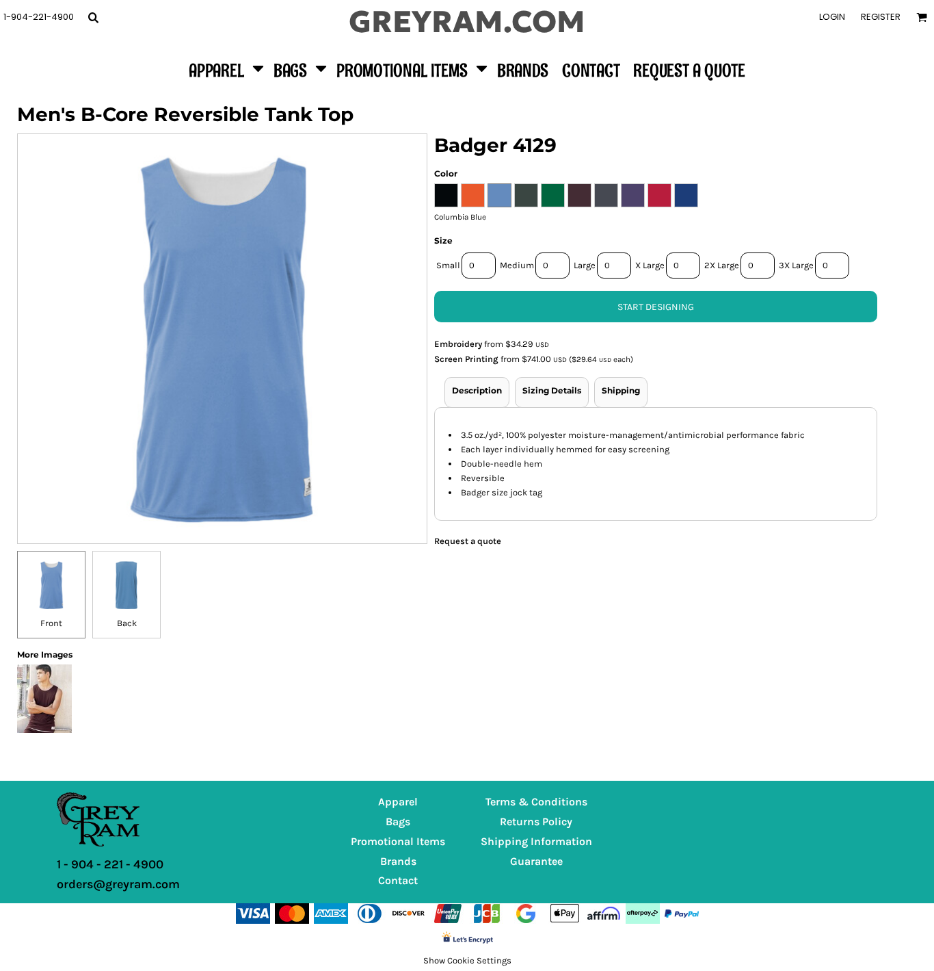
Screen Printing (466, 359)
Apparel (398, 801)
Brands (398, 861)
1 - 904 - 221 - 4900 (110, 864)
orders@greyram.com (118, 884)
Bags (398, 821)
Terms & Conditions (536, 801)
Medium (517, 265)
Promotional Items (398, 841)
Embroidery (458, 344)
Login (832, 16)
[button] (93, 17)
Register (880, 16)
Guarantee (536, 861)
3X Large (796, 265)
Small (448, 265)
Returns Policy (536, 821)
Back (127, 623)
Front (51, 623)
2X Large (721, 265)
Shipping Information (536, 841)
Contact (398, 880)
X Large (650, 265)
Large (585, 265)
